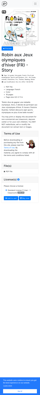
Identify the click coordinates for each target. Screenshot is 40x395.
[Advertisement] (20, 291)
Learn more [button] (7, 386)
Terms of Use (9, 148)
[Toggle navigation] (35, 4)
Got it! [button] (20, 391)
